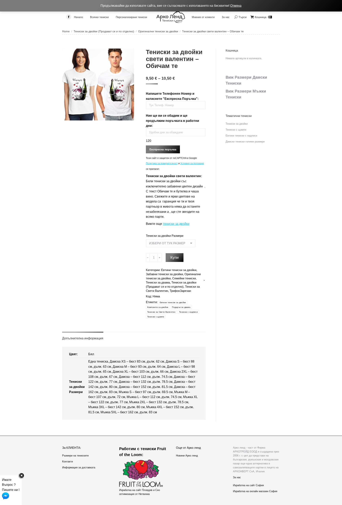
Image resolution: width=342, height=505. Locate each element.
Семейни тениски (184, 278)
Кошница (263, 17)
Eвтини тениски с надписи (241, 135)
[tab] (82, 336)
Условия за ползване (192, 163)
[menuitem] (78, 17)
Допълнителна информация (82, 338)
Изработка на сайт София (248, 485)
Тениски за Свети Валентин (161, 312)
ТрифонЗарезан (180, 290)
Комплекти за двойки (157, 307)
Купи (174, 257)
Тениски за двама (158, 282)
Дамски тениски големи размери (245, 141)
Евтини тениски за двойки (173, 302)
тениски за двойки (176, 223)
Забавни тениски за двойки (164, 274)
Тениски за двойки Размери (164, 235)
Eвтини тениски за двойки (178, 270)
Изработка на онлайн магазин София (255, 491)
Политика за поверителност (162, 163)
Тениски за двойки (237, 123)
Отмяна (235, 5)
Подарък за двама (181, 307)
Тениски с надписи (188, 312)
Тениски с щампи (155, 317)
